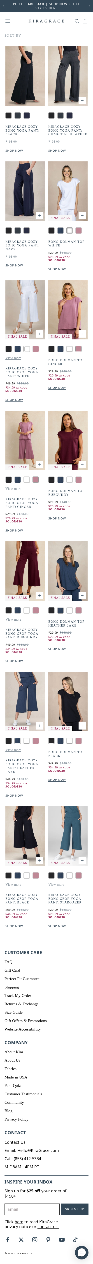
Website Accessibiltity (23, 1029)
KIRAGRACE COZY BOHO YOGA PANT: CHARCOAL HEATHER (67, 130)
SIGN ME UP (74, 1209)
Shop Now (14, 151)
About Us (12, 1060)
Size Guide (14, 1012)
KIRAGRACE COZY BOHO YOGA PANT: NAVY (22, 245)
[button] (81, 1252)
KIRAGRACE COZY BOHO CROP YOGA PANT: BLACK (21, 899)
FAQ (8, 962)
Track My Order (18, 995)
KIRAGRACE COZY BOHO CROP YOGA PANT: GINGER (21, 503)
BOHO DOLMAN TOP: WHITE (67, 244)
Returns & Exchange (22, 1004)
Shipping (12, 987)
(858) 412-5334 (27, 1158)
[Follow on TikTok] (75, 1239)
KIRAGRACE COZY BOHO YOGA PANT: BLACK (22, 130)
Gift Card (12, 970)
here (19, 1221)
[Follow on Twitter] (21, 1239)
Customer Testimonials (23, 1094)
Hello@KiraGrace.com (38, 1150)
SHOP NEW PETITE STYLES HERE (57, 6)
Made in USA (16, 1077)
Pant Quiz (13, 1085)
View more (13, 358)
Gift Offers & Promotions (26, 1020)
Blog (8, 1111)
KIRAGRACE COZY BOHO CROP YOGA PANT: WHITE (21, 372)
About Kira (14, 1052)
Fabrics (10, 1068)
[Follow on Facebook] (8, 1239)
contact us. (48, 1226)
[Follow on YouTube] (62, 1239)
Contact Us (15, 1142)
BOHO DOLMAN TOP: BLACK (67, 754)
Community (14, 1102)
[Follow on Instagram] (35, 1239)
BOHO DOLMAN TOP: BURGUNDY (67, 493)
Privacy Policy (16, 1119)
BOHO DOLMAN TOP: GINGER (67, 362)
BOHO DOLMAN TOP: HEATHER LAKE (67, 624)
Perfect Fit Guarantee (22, 978)
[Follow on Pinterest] (48, 1239)
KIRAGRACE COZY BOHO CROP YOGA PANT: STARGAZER (64, 899)
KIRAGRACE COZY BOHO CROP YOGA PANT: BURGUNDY (21, 634)
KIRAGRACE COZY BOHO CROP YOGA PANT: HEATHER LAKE (21, 766)
